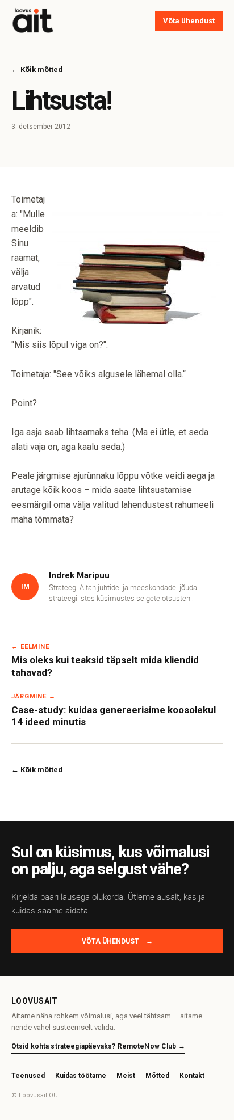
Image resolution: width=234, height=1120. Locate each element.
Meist (125, 1076)
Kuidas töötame (80, 1076)
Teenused (28, 1076)
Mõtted (157, 1076)
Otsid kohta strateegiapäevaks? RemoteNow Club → (98, 1046)
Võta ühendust (189, 20)
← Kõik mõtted (36, 69)
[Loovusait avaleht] (33, 20)
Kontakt (191, 1076)
